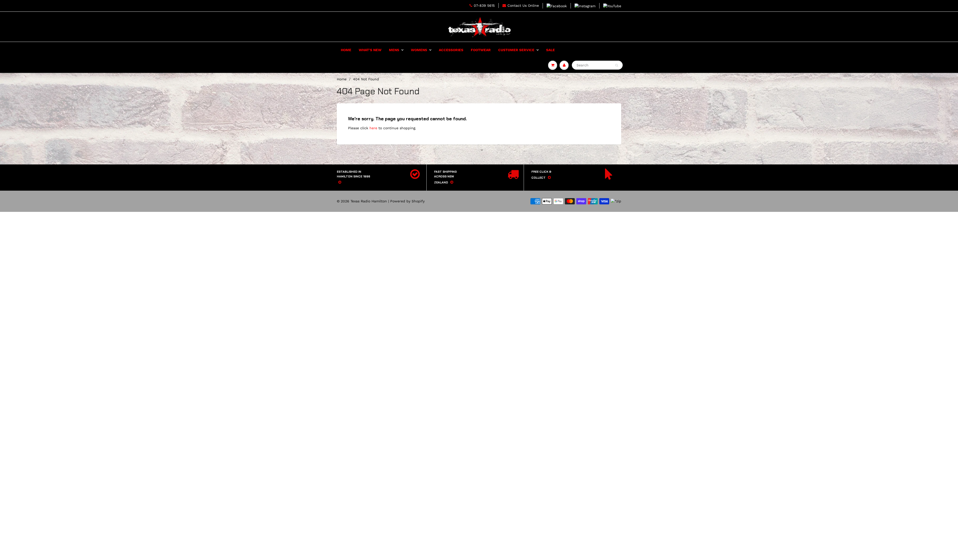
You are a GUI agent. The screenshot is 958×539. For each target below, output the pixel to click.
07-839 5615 (484, 5)
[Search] (616, 65)
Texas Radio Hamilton (369, 201)
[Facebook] (557, 5)
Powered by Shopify (407, 201)
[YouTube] (612, 5)
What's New (370, 50)
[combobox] (597, 65)
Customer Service (516, 50)
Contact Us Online (523, 5)
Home (346, 50)
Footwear (481, 50)
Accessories (451, 50)
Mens (394, 50)
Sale (550, 50)
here (373, 128)
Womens (419, 50)
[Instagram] (585, 5)
